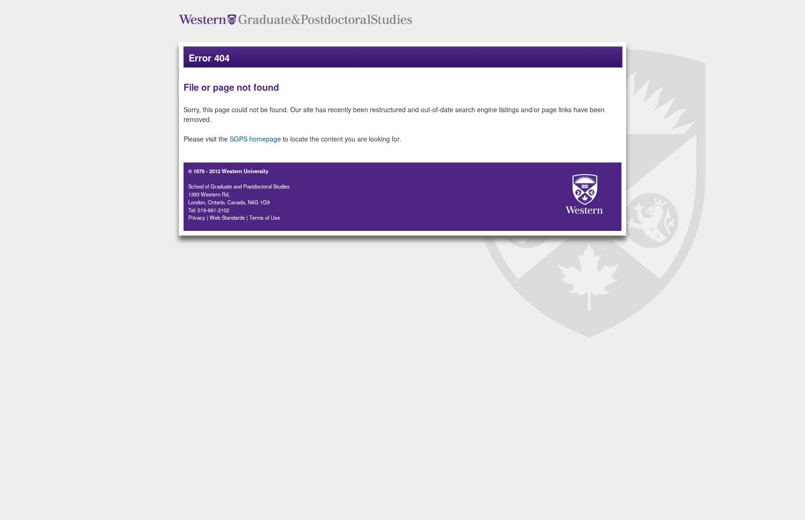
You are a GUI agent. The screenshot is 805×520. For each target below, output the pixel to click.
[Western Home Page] (568, 191)
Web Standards (227, 217)
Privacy (196, 217)
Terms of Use (264, 217)
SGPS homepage (255, 138)
